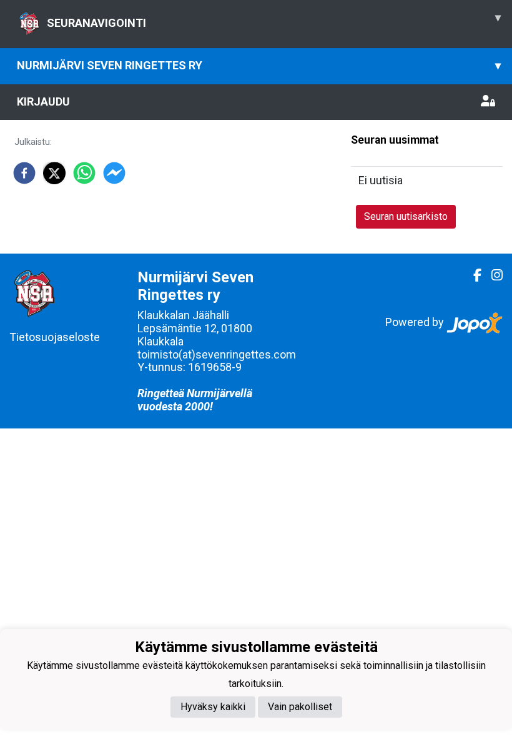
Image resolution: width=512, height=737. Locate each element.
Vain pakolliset (300, 707)
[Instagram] (492, 275)
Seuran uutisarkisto (406, 216)
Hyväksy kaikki (212, 707)
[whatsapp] (84, 173)
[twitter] (54, 173)
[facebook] (24, 173)
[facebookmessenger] (114, 173)
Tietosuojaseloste (54, 337)
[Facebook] (472, 275)
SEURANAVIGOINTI (274, 20)
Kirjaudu (43, 101)
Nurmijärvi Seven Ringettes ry (259, 65)
